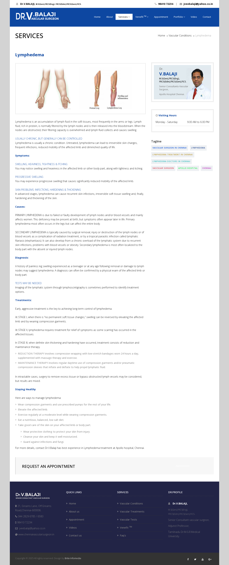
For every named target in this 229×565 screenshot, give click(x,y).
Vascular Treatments (132, 511)
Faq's (123, 535)
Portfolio (178, 16)
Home (97, 16)
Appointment (161, 16)
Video (194, 16)
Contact (207, 16)
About (109, 16)
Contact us (75, 535)
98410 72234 (165, 4)
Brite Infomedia (73, 558)
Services (123, 16)
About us (74, 511)
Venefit (140, 16)
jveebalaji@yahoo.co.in (197, 4)
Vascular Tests (128, 519)
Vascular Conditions (180, 35)
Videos (73, 527)
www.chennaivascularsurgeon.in (36, 534)
